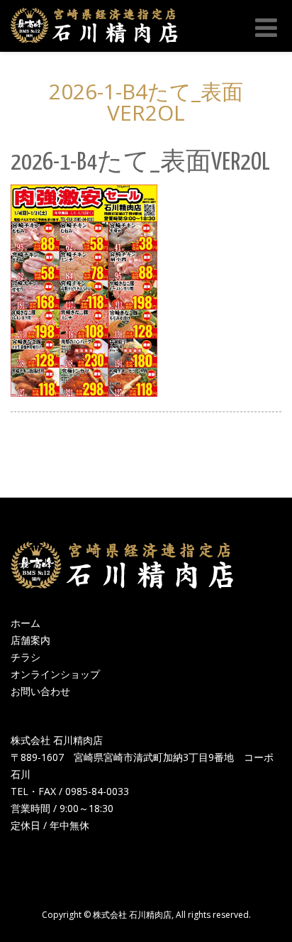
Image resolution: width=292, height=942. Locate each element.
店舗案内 (30, 640)
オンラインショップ (55, 674)
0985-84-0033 (97, 791)
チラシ (25, 657)
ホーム (25, 623)
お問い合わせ (40, 691)
